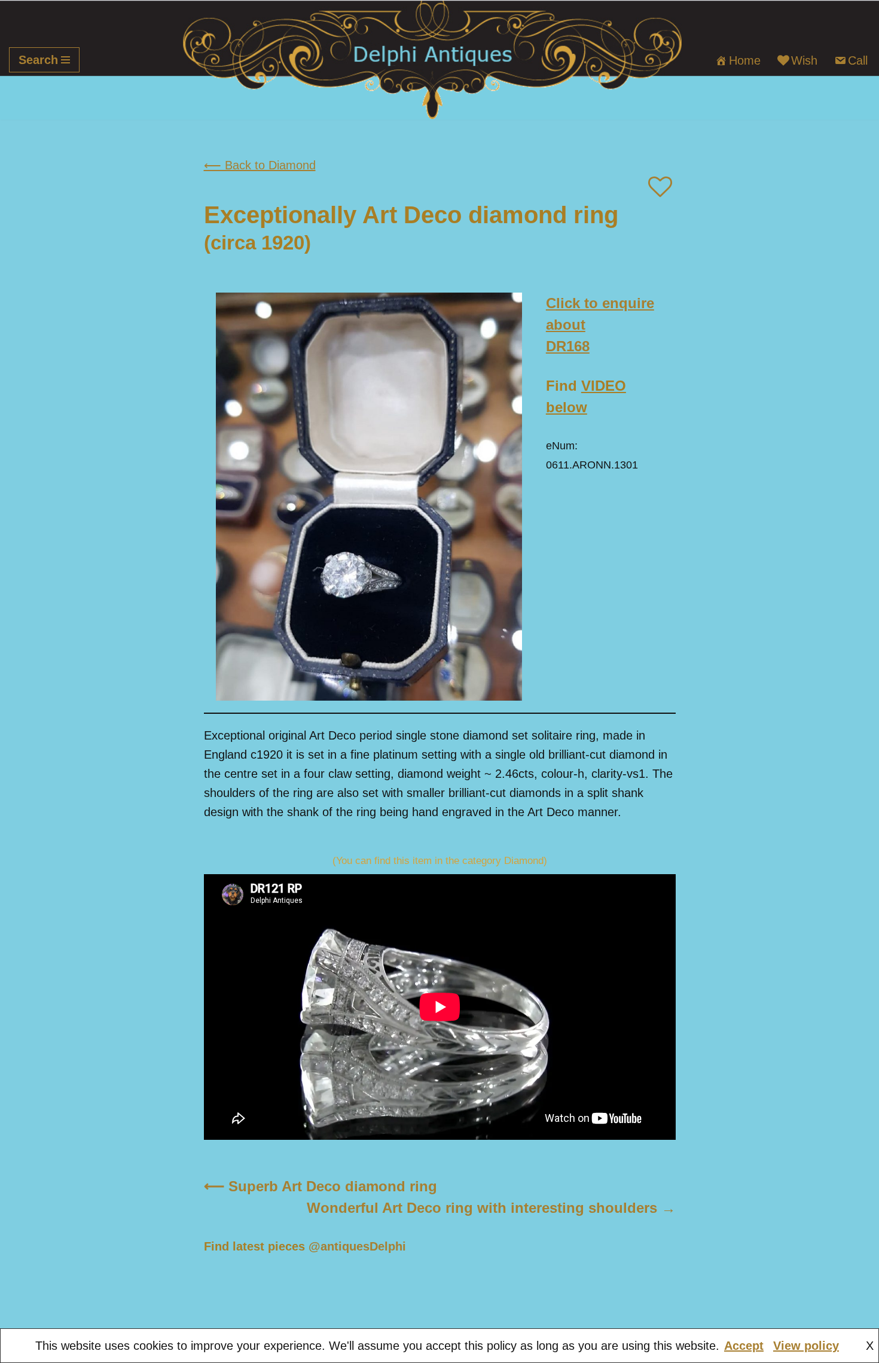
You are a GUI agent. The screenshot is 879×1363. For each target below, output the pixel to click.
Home (745, 60)
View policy (806, 1345)
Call (858, 60)
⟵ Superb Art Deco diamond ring (320, 1186)
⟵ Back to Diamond (260, 165)
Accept (744, 1345)
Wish (804, 60)
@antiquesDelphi (357, 1246)
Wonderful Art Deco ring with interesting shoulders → (491, 1208)
